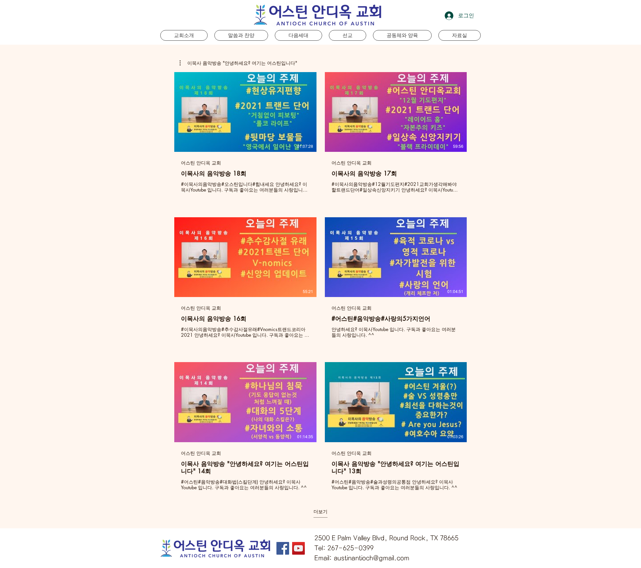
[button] (298, 35)
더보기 (320, 512)
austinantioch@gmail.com (371, 558)
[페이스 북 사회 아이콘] (282, 548)
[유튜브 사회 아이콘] (298, 548)
